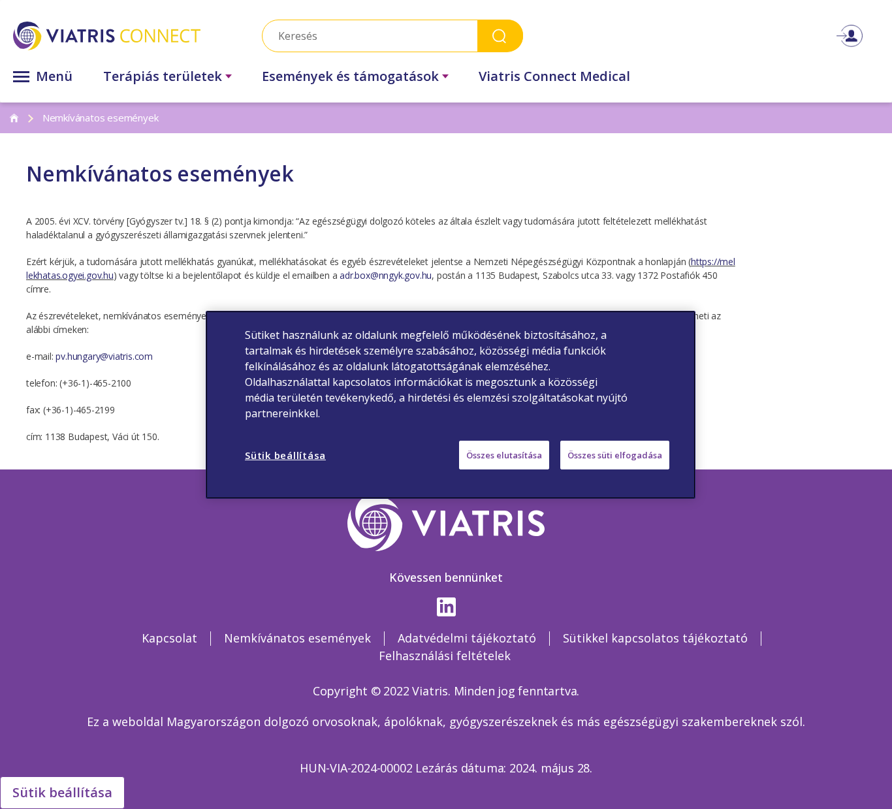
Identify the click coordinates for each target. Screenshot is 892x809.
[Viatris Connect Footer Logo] (446, 523)
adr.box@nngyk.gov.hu (386, 275)
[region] (450, 404)
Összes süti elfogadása (614, 454)
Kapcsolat (169, 638)
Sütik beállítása (62, 792)
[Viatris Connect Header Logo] (106, 36)
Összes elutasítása (504, 454)
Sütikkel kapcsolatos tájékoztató (655, 638)
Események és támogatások (350, 76)
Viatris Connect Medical (554, 76)
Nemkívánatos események (297, 638)
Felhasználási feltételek (445, 655)
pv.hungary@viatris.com (103, 356)
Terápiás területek (162, 76)
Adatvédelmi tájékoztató (467, 638)
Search (500, 36)
